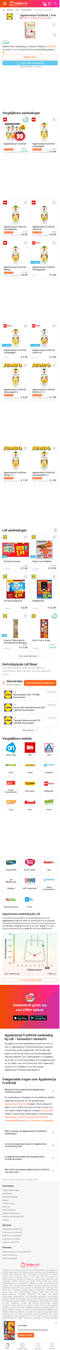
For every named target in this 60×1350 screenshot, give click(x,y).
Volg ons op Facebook (12, 1232)
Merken (5, 1200)
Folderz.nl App (8, 1203)
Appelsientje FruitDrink (15, 1104)
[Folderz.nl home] (18, 3)
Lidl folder (51, 46)
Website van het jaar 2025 (13, 1216)
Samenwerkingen (9, 1258)
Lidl (17, 10)
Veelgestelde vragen (11, 1190)
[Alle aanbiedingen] (55, 530)
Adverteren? (7, 1193)
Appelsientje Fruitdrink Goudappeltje (36, 1120)
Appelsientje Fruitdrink (15, 1117)
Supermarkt (47, 1110)
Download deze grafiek (32, 980)
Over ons (6, 1207)
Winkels (10, 10)
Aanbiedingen (26, 10)
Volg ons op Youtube (11, 1239)
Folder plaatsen (8, 1210)
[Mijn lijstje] (49, 3)
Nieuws (5, 1220)
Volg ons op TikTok (10, 1242)
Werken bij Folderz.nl (11, 1213)
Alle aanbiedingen (9, 1197)
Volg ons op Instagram (12, 1235)
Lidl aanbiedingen (14, 530)
